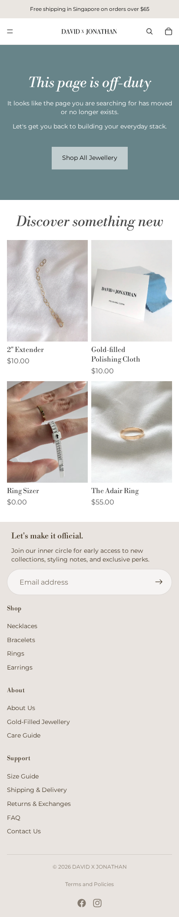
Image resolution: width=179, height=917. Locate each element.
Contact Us (24, 831)
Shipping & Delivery (37, 790)
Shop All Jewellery (89, 158)
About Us (21, 708)
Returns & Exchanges (39, 804)
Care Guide (23, 735)
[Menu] (10, 31)
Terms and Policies (89, 884)
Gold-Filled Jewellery (38, 722)
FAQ (13, 818)
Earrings (20, 667)
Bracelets (21, 640)
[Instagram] (97, 903)
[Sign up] (159, 582)
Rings (15, 653)
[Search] (149, 31)
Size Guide (23, 776)
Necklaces (22, 626)
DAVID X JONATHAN (99, 866)
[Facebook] (81, 903)
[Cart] (168, 31)
